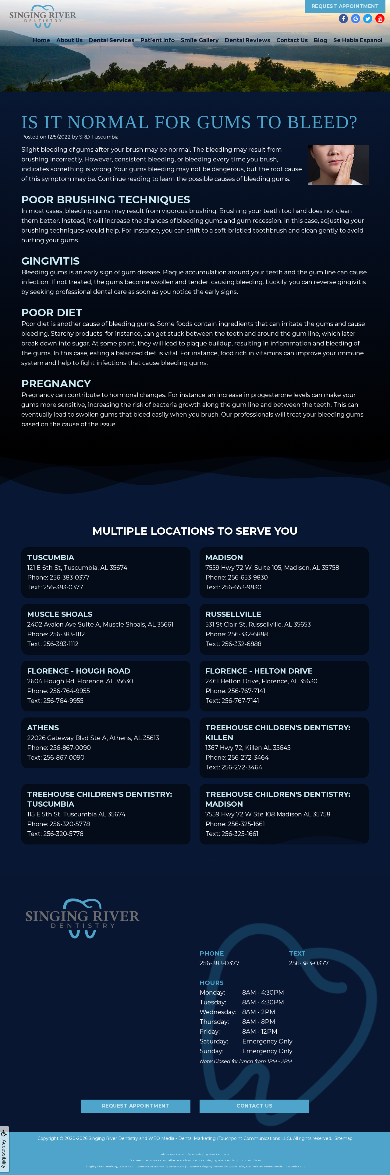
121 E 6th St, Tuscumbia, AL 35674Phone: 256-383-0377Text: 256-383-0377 (77, 572)
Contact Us (292, 40)
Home (41, 40)
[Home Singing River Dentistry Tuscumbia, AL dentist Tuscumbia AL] (42, 16)
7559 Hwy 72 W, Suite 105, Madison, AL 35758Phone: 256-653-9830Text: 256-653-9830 (272, 572)
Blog (320, 40)
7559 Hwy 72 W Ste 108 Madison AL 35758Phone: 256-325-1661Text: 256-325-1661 (277, 813)
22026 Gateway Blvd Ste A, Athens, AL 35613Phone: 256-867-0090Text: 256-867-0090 (93, 742)
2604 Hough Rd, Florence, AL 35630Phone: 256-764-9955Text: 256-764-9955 (80, 685)
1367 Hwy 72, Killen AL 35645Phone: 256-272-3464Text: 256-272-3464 (277, 747)
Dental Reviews (247, 40)
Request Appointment (345, 6)
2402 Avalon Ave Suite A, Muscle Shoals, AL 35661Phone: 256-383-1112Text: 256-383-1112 (100, 629)
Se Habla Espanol (357, 40)
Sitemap (344, 1138)
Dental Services (111, 40)
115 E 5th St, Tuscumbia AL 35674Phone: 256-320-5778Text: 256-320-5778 (99, 813)
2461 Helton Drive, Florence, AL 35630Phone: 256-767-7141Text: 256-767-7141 (261, 685)
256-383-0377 (219, 963)
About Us (69, 40)
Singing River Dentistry (113, 1138)
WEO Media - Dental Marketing (182, 1138)
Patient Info (157, 40)
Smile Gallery (200, 40)
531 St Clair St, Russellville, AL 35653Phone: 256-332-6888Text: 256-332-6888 (258, 629)
